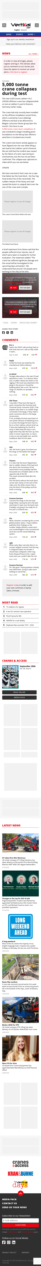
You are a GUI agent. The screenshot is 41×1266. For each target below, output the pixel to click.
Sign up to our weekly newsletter (20, 39)
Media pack (19, 697)
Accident (14, 323)
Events (19, 34)
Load (14, 287)
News (8, 34)
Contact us (9, 1203)
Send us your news (14, 1207)
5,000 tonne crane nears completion (17, 129)
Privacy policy (9, 1252)
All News (33, 54)
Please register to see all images (17, 201)
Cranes (5, 323)
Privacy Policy (12, 1232)
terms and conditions (14, 282)
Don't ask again (25, 287)
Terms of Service (27, 1232)
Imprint (25, 1252)
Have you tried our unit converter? (20, 44)
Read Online (19, 692)
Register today (13, 585)
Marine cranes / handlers (28, 323)
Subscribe (20, 1225)
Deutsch (24, 30)
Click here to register (18, 72)
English (17, 30)
